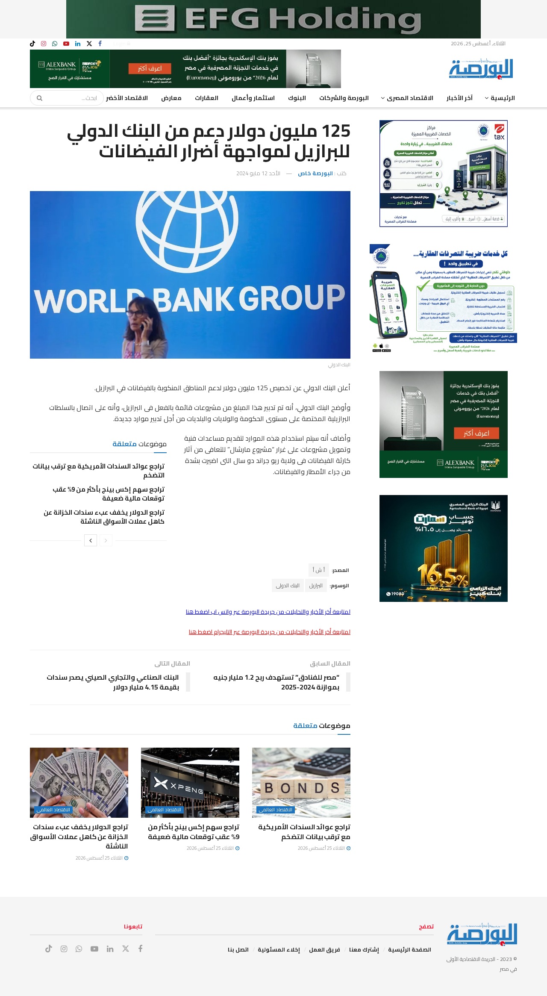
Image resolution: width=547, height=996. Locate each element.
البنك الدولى (288, 585)
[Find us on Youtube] (66, 43)
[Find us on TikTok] (32, 44)
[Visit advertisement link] (273, 19)
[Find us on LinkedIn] (77, 43)
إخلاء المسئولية (279, 949)
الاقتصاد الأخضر (127, 97)
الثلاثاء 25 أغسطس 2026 (322, 848)
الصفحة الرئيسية (409, 949)
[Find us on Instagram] (43, 43)
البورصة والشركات (344, 97)
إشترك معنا (364, 949)
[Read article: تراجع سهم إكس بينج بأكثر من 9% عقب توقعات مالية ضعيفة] (190, 783)
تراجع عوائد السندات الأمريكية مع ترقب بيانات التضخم (98, 470)
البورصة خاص (315, 173)
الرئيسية (503, 97)
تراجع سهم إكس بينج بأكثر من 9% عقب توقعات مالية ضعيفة (109, 493)
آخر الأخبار (460, 97)
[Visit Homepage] (483, 69)
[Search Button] (37, 98)
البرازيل (316, 585)
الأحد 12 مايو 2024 (258, 173)
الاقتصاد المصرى (410, 97)
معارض (171, 97)
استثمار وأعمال (253, 97)
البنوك (297, 97)
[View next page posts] (90, 540)
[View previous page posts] (106, 540)
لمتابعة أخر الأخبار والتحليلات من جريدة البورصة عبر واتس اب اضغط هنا (268, 611)
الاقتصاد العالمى (275, 809)
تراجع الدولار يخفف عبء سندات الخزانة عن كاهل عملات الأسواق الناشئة (104, 516)
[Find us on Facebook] (100, 43)
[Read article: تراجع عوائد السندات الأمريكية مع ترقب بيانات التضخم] (301, 783)
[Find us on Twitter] (89, 43)
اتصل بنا (238, 949)
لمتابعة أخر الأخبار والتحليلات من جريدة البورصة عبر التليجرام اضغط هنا (269, 631)
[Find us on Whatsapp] (54, 43)
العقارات (206, 97)
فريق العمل (324, 949)
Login (120, 43)
